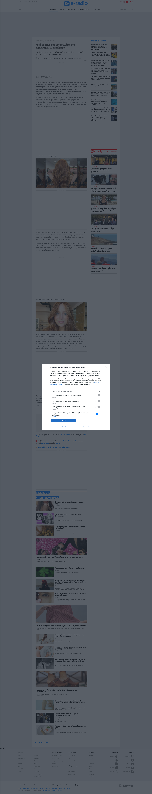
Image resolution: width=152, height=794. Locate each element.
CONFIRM (63, 420)
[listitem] (76, 391)
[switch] (98, 395)
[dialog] (76, 397)
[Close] (106, 367)
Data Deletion (66, 427)
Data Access (76, 427)
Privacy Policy (86, 427)
